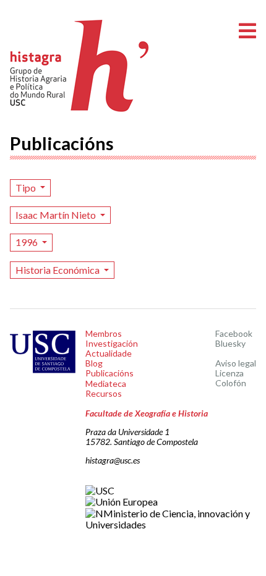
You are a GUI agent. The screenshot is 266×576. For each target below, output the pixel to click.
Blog (94, 363)
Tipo (26, 187)
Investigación (111, 343)
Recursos (103, 393)
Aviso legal (235, 363)
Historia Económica (58, 270)
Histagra (80, 66)
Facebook (233, 333)
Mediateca (105, 383)
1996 (27, 242)
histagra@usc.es (112, 460)
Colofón (230, 383)
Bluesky (230, 343)
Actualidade (108, 353)
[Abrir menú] (247, 31)
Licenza (229, 373)
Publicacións (109, 373)
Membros (103, 333)
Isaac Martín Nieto (56, 215)
